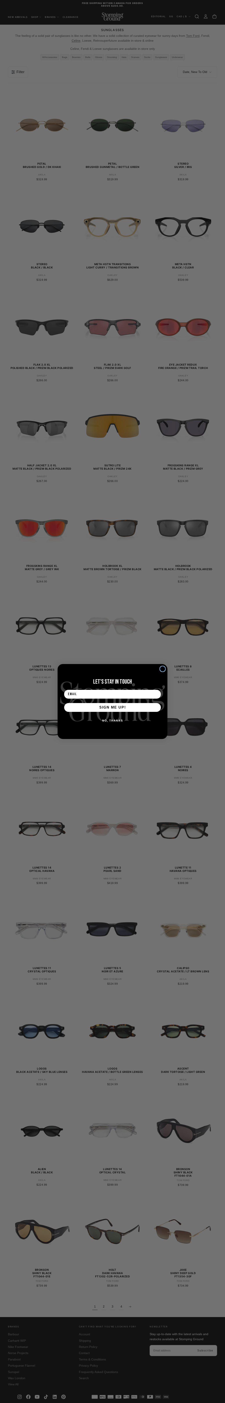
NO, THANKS (112, 720)
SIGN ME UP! (112, 707)
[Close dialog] (162, 669)
